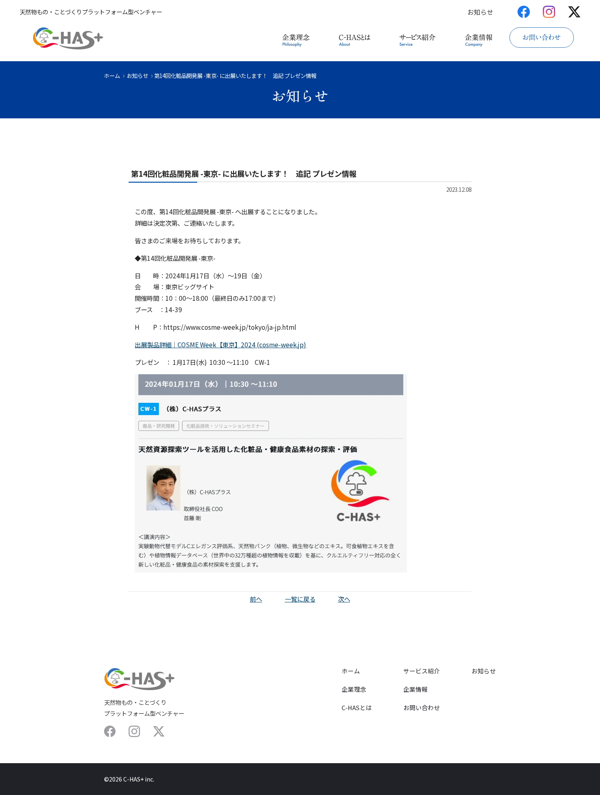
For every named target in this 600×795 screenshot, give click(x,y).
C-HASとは (357, 707)
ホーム (112, 75)
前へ (256, 598)
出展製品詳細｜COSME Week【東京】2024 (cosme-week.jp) (220, 344)
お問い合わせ (421, 707)
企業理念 (354, 689)
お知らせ (480, 12)
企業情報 (415, 689)
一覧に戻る (300, 598)
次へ (344, 598)
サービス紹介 (421, 670)
